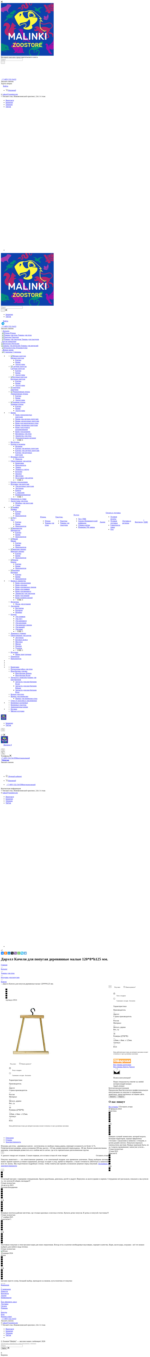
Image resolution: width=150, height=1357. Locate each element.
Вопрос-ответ (6, 1317)
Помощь (4, 1308)
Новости (4, 1291)
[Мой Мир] (9, 953)
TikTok (8, 107)
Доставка (4, 1304)
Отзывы (9, 1140)
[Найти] (3, 62)
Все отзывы (113, 1107)
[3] (55, 994)
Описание (10, 1138)
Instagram (9, 102)
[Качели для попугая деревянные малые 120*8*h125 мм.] (32, 1057)
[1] (55, 990)
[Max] (77, 250)
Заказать (113, 1097)
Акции (3, 1296)
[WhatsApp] (18, 953)
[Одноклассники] (5, 953)
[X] (12, 953)
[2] (55, 992)
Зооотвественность (13, 1142)
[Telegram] (25, 953)
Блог (3, 1314)
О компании (6, 1289)
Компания (5, 1285)
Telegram (9, 105)
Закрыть (121, 1097)
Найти (4, 1348)
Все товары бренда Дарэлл (124, 1067)
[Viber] (15, 953)
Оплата (4, 1306)
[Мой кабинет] (2, 733)
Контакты (5, 1293)
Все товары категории (122, 1065)
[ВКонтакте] (2, 953)
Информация (6, 1298)
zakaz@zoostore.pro (10, 94)
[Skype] (22, 953)
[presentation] (2, 1283)
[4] (55, 996)
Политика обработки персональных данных (18, 1343)
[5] (55, 998)
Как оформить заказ (9, 1302)
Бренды (4, 1312)
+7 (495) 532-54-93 (9, 79)
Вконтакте (10, 100)
